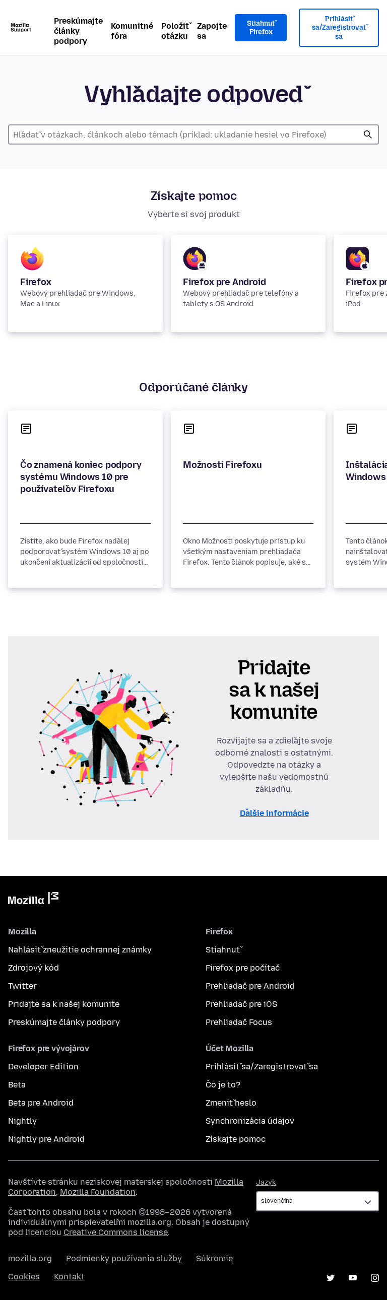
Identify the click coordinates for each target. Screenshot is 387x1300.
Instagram (375, 1278)
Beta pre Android (41, 1103)
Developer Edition (43, 1066)
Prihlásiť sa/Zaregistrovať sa (339, 28)
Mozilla (33, 900)
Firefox (35, 282)
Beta (17, 1084)
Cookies (24, 1276)
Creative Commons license (115, 1232)
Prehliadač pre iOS (241, 1004)
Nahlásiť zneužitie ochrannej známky (80, 949)
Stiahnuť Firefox (261, 28)
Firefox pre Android (224, 282)
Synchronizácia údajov (250, 1121)
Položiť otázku (175, 31)
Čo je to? (223, 1084)
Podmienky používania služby (124, 1258)
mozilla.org (30, 1258)
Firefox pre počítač (243, 968)
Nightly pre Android (46, 1139)
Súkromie (214, 1258)
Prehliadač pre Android (250, 986)
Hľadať (368, 134)
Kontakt (69, 1276)
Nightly (22, 1121)
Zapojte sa (212, 31)
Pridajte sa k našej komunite (63, 1004)
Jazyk (266, 1182)
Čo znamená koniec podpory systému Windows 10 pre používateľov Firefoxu (81, 477)
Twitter (22, 986)
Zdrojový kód (33, 968)
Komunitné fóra (132, 31)
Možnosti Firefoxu (222, 464)
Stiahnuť (223, 949)
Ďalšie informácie (274, 813)
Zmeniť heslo (231, 1103)
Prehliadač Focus (239, 1022)
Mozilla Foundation (98, 1192)
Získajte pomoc (236, 1139)
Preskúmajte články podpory (78, 31)
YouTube (353, 1278)
